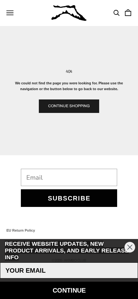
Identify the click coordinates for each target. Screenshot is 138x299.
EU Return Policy (20, 230)
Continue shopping (69, 106)
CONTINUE (69, 290)
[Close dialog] (129, 247)
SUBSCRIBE (69, 198)
